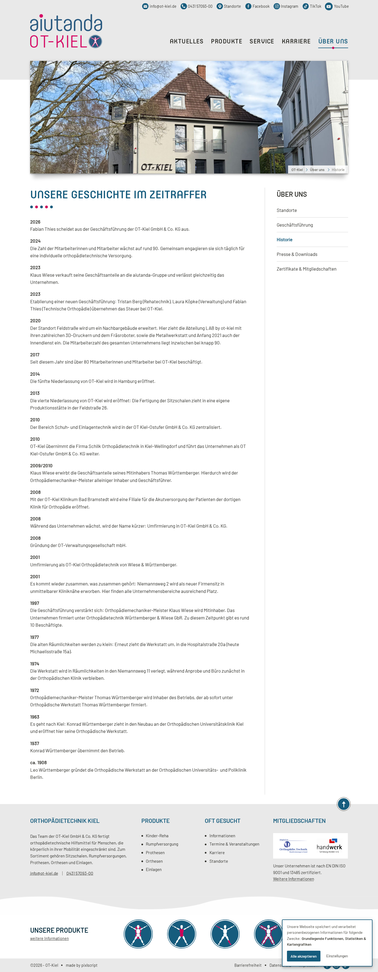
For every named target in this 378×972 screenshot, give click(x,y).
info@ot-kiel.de (44, 873)
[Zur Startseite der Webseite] (66, 31)
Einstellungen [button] (337, 955)
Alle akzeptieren (304, 956)
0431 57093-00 (79, 873)
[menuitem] (312, 210)
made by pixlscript (81, 965)
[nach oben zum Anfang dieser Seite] (343, 804)
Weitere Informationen (293, 878)
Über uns (292, 194)
